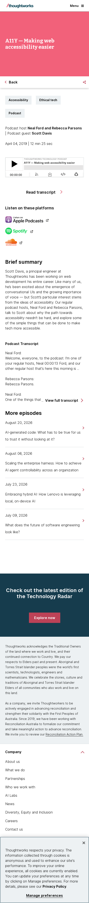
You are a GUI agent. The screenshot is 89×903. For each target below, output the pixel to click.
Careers (11, 821)
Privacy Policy (54, 886)
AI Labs (11, 795)
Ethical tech (48, 100)
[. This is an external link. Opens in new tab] (44, 220)
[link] (82, 427)
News (9, 804)
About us (12, 761)
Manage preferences (44, 896)
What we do (15, 770)
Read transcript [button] (41, 192)
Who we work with (20, 787)
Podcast (15, 113)
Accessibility (18, 100)
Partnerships (15, 778)
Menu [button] (74, 6)
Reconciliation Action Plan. (64, 734)
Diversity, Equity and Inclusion (29, 812)
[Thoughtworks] (20, 6)
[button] (64, 400)
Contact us (14, 829)
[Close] (84, 843)
